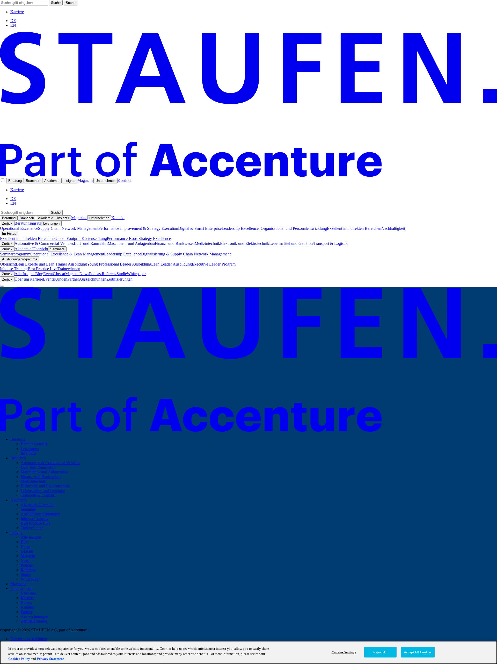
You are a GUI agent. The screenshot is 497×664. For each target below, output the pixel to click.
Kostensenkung (94, 238)
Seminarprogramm (15, 254)
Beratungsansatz (27, 223)
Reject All (380, 652)
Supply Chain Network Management (68, 228)
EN (13, 25)
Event (48, 274)
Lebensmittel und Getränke (291, 243)
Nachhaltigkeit (393, 228)
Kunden (60, 279)
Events (48, 279)
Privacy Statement (50, 659)
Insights (69, 181)
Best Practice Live (42, 269)
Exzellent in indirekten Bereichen (354, 228)
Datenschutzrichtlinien (28, 639)
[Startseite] (248, 175)
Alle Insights (24, 274)
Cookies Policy (19, 659)
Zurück (7, 223)
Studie (121, 274)
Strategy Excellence (154, 238)
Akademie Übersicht (31, 249)
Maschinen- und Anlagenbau (131, 243)
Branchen (33, 181)
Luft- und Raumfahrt (91, 243)
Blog (39, 274)
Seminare (57, 249)
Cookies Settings (344, 652)
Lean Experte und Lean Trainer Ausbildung (51, 264)
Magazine (85, 180)
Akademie (51, 181)
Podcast (95, 274)
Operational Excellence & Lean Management (67, 254)
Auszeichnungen (92, 279)
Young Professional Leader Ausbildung (119, 264)
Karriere (17, 12)
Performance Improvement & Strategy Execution (138, 228)
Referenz (109, 274)
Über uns (22, 279)
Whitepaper (136, 274)
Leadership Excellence (122, 254)
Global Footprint (68, 238)
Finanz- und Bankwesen (175, 243)
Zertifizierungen (119, 279)
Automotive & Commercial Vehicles (44, 243)
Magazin (72, 274)
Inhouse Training (14, 269)
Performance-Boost (122, 238)
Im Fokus (9, 233)
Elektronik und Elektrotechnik (244, 243)
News (84, 274)
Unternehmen (105, 181)
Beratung (15, 181)
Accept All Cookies (418, 652)
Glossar (59, 274)
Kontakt (124, 180)
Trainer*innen (68, 269)
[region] (248, 652)
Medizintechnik (207, 243)
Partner (73, 279)
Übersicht (8, 264)
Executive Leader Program (214, 264)
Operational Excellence (19, 228)
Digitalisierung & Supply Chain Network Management (186, 254)
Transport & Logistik (330, 243)
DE (13, 20)
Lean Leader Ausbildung (171, 264)
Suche (56, 3)
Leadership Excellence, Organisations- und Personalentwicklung (274, 228)
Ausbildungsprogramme (19, 259)
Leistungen (51, 223)
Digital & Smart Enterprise (200, 228)
